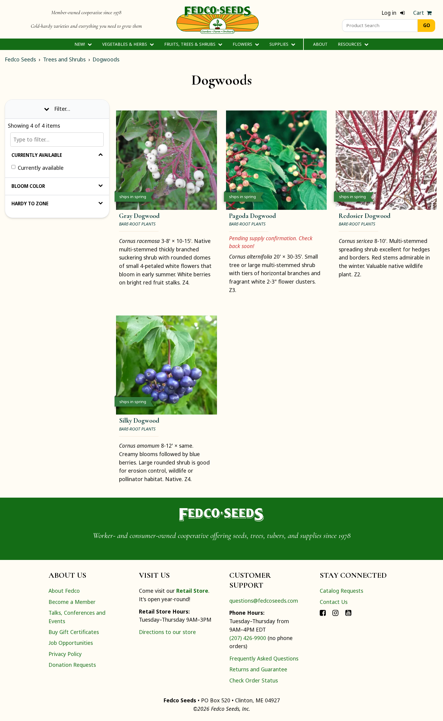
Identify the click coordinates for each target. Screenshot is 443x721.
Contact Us (333, 601)
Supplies (279, 44)
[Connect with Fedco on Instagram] (335, 612)
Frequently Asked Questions (263, 658)
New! (80, 44)
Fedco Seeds (20, 59)
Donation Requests (72, 664)
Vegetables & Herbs (125, 44)
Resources (350, 44)
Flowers (243, 44)
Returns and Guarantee (258, 669)
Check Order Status (253, 680)
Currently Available (36, 155)
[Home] (217, 19)
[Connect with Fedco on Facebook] (323, 612)
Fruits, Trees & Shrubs (190, 44)
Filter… (62, 108)
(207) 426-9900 (247, 638)
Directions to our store (167, 632)
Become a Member (72, 601)
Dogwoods (106, 59)
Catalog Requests (341, 590)
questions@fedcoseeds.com (263, 600)
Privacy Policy (65, 653)
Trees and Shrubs (64, 59)
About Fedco (64, 590)
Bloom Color (28, 186)
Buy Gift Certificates (74, 632)
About (320, 44)
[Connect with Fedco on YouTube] (348, 612)
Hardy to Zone (30, 203)
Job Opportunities (71, 642)
